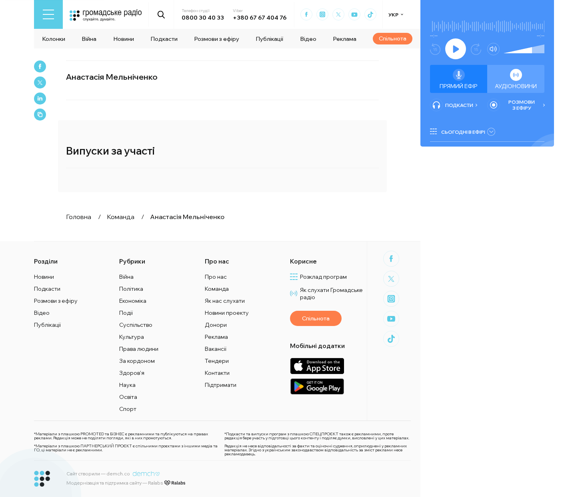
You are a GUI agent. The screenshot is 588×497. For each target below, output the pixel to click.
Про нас (216, 276)
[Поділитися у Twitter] (40, 82)
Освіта (128, 396)
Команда (217, 288)
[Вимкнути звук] (493, 49)
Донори (216, 324)
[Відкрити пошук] (161, 14)
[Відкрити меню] (48, 14)
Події (126, 312)
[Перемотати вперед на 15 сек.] (476, 49)
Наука (127, 384)
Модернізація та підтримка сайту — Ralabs (114, 483)
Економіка (132, 300)
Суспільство (135, 324)
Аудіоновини (516, 86)
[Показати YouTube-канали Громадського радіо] (354, 14)
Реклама (344, 38)
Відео (308, 38)
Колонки (53, 38)
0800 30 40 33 (203, 17)
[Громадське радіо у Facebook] (306, 14)
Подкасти (164, 38)
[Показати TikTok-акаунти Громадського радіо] (370, 14)
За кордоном (137, 360)
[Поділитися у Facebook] (40, 66)
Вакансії (215, 348)
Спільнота (392, 38)
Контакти (217, 372)
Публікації (269, 38)
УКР (393, 15)
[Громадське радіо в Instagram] (322, 14)
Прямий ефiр (459, 86)
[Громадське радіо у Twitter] (338, 14)
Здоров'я (131, 372)
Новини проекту (227, 312)
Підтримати (220, 384)
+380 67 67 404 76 (259, 17)
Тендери (217, 360)
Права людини (138, 348)
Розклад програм (323, 276)
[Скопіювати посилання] (40, 115)
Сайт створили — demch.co (98, 474)
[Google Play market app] (317, 386)
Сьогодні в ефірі (463, 132)
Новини (123, 38)
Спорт (127, 408)
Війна (89, 38)
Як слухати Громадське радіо (331, 293)
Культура (131, 336)
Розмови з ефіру (216, 38)
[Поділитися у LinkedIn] (40, 99)
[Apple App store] (317, 366)
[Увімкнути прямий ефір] (455, 48)
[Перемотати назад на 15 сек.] (435, 49)
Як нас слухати (225, 300)
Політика (131, 288)
